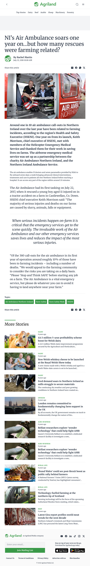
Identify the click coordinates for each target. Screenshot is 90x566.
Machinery (60, 12)
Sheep (50, 12)
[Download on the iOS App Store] (61, 550)
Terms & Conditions (26, 558)
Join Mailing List (25, 550)
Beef (36, 12)
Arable (43, 12)
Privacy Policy (43, 558)
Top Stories (21, 12)
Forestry (70, 12)
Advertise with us (59, 558)
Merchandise (75, 558)
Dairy (30, 12)
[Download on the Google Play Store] (77, 550)
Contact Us (10, 558)
